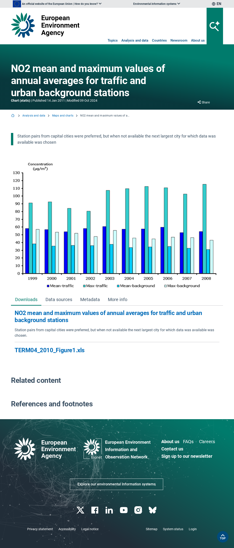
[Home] (13, 116)
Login (193, 529)
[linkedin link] (110, 510)
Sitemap (151, 529)
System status (173, 529)
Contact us (172, 449)
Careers (207, 441)
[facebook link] (95, 510)
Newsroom (178, 40)
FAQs (188, 441)
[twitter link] (81, 510)
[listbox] (57, 4)
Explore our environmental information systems (116, 484)
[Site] (45, 25)
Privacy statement (40, 529)
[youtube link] (124, 510)
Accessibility (67, 529)
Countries (159, 40)
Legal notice (89, 529)
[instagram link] (138, 510)
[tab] (26, 300)
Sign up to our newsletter (186, 456)
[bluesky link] (153, 510)
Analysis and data (134, 40)
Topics (113, 40)
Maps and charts (62, 115)
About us (198, 40)
